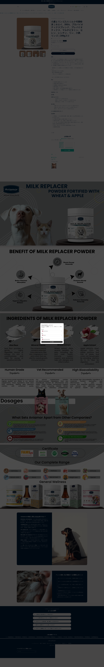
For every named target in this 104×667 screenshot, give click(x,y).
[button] (52, 331)
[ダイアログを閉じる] (62, 323)
